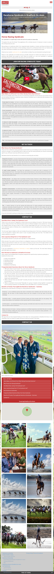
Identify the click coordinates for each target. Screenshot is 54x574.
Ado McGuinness (8, 572)
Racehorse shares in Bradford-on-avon (12, 564)
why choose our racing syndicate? (12, 383)
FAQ (5, 562)
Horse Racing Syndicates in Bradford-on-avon (14, 559)
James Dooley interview (9, 556)
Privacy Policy (29, 553)
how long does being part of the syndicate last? (16, 388)
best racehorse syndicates (10, 390)
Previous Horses (7, 569)
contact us (6, 397)
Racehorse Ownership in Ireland (22, 248)
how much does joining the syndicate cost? (14, 385)
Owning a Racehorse (8, 561)
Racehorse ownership (8, 553)
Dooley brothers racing (8, 554)
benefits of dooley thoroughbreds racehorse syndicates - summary (20, 395)
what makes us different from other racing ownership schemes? (19, 381)
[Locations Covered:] (2, 2)
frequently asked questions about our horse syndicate (17, 392)
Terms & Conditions (38, 553)
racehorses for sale (17, 52)
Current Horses (7, 567)
